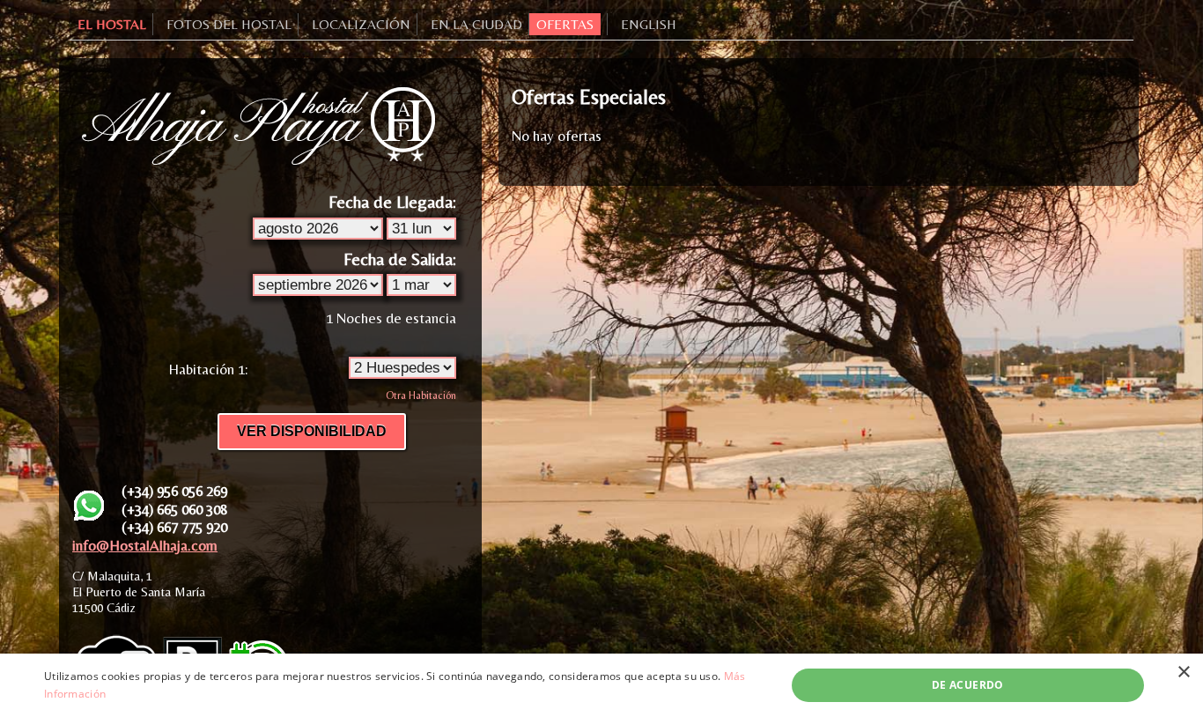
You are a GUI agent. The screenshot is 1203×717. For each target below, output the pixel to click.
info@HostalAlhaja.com (145, 545)
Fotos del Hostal (229, 24)
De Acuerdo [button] (968, 684)
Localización (361, 24)
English (648, 24)
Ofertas (565, 24)
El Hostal (111, 24)
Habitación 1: (207, 369)
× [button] (1183, 672)
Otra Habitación (421, 395)
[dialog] (601, 685)
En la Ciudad (476, 24)
